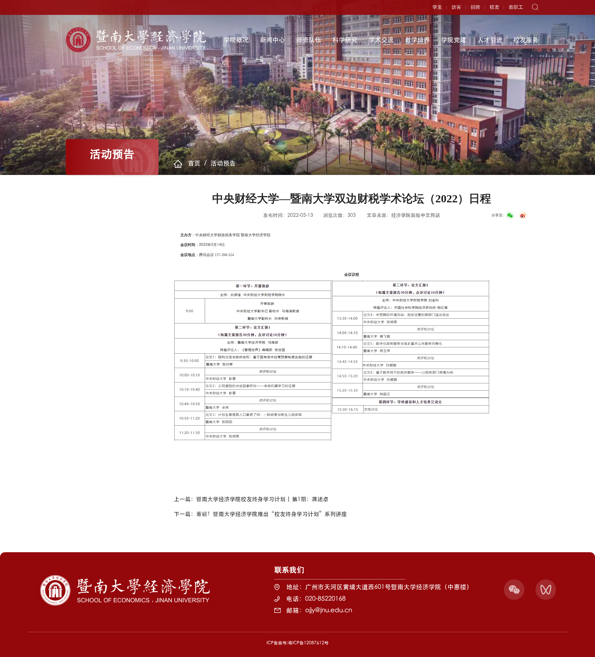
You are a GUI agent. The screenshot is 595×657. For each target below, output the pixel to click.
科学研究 (344, 40)
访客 (456, 7)
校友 (494, 7)
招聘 (475, 7)
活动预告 (223, 163)
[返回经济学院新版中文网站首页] (136, 28)
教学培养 (417, 40)
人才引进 (489, 40)
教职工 (516, 7)
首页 (194, 163)
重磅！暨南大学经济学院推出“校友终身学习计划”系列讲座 (271, 514)
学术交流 (381, 40)
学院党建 (453, 40)
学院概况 (236, 40)
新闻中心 (272, 40)
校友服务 (526, 40)
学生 (437, 7)
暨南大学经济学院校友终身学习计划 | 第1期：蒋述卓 (262, 499)
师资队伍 (308, 40)
